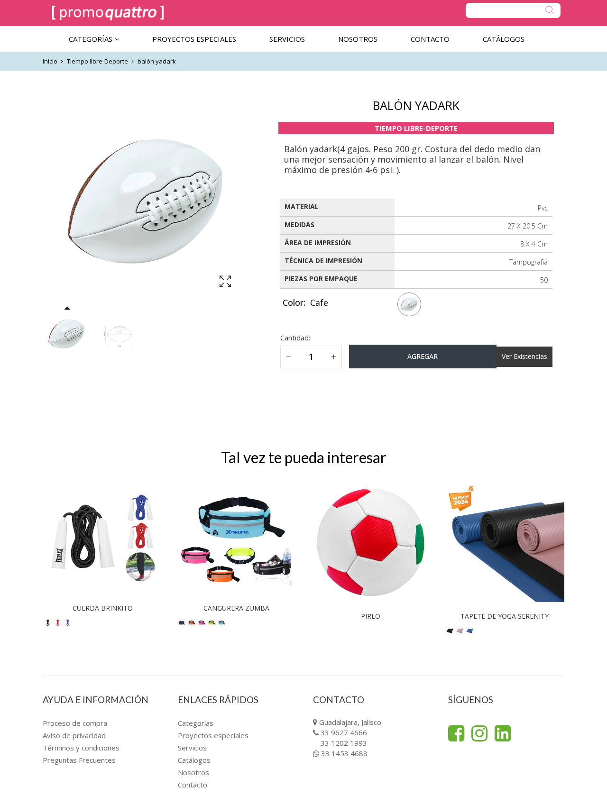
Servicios (192, 747)
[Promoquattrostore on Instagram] (479, 733)
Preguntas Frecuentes (79, 760)
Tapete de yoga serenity (504, 616)
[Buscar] (513, 10)
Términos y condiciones (81, 747)
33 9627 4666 (344, 732)
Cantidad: (295, 337)
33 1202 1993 (344, 743)
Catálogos (194, 760)
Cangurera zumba (236, 608)
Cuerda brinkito (103, 608)
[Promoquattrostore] (108, 13)
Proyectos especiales (213, 735)
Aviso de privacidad (74, 735)
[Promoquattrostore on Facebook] (456, 733)
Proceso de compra (75, 723)
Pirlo (370, 616)
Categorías (195, 723)
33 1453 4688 (344, 753)
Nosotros (193, 772)
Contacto (192, 784)
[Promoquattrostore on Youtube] (503, 733)
